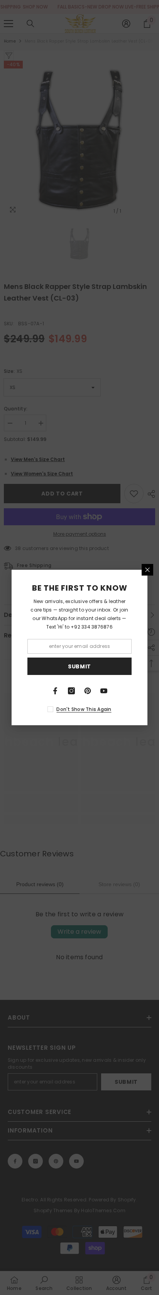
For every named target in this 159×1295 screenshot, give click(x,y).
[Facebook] (55, 691)
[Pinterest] (88, 691)
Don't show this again (83, 709)
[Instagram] (71, 691)
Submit (79, 666)
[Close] (147, 570)
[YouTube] (104, 691)
